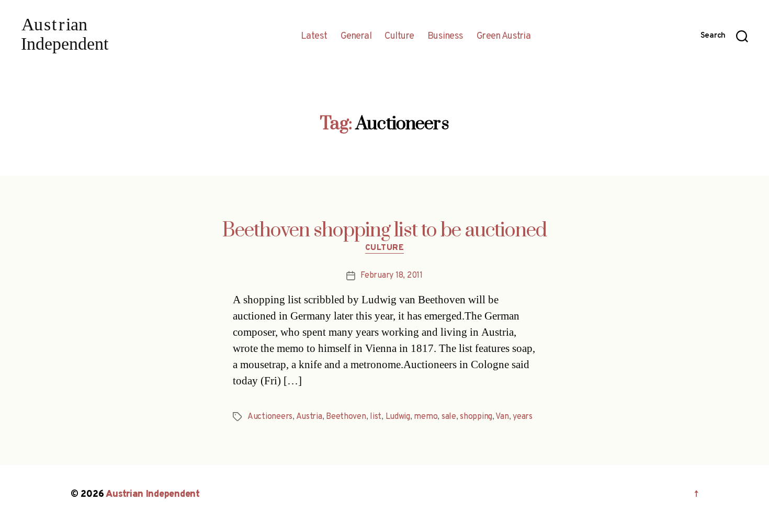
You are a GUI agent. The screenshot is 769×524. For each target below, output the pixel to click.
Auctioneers (269, 417)
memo (425, 417)
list (375, 417)
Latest (314, 36)
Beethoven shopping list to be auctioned (384, 230)
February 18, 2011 (391, 275)
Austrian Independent (153, 494)
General (356, 36)
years (523, 417)
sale (449, 417)
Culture (399, 36)
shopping (476, 417)
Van (501, 417)
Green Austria (504, 36)
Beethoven (346, 417)
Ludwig (398, 417)
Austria (309, 417)
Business (445, 36)
